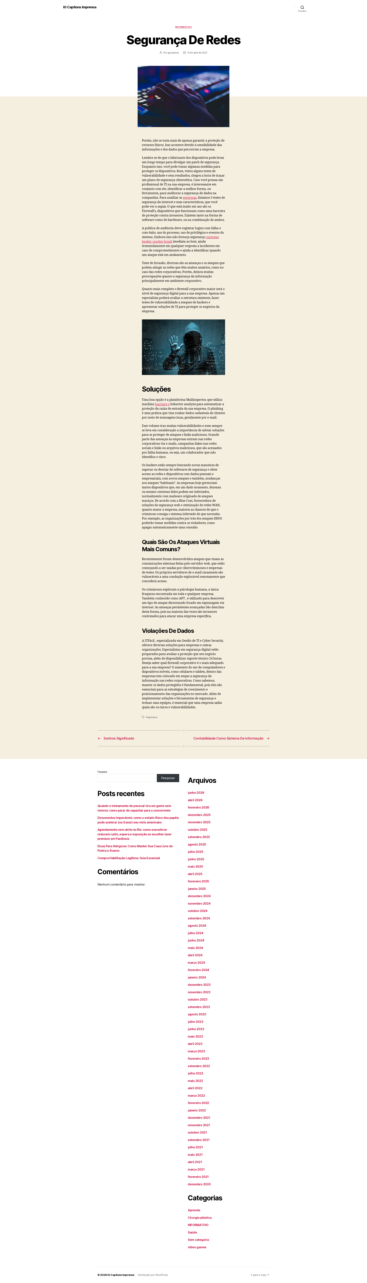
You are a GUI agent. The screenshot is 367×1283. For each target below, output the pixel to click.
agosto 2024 (197, 925)
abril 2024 (195, 955)
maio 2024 (195, 948)
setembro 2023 (199, 1007)
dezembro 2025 (199, 815)
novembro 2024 (199, 903)
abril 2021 (195, 1162)
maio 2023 (195, 1036)
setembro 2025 (199, 837)
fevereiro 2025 (198, 881)
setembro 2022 (199, 1066)
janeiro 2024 (197, 977)
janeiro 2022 (197, 1110)
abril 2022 (195, 1088)
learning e (162, 404)
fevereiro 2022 (198, 1103)
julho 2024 (195, 933)
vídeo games (197, 1247)
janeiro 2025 (197, 889)
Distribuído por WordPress (153, 1274)
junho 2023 (196, 1029)
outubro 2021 (197, 1132)
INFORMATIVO (183, 27)
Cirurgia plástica (199, 1217)
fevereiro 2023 (198, 1058)
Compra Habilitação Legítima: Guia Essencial (128, 858)
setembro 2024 (199, 918)
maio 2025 (195, 866)
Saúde (192, 1232)
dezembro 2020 (199, 1184)
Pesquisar (102, 771)
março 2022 (196, 1095)
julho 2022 (195, 1073)
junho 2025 (196, 859)
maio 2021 (195, 1154)
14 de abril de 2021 (197, 52)
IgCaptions (173, 52)
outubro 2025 (197, 829)
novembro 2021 (199, 1125)
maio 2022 (195, 1081)
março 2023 (196, 1051)
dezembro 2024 (199, 896)
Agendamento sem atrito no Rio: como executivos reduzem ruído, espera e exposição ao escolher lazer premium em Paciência (134, 834)
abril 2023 (195, 1044)
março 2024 (196, 962)
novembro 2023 (199, 992)
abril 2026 (195, 800)
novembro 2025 (199, 822)
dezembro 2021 (199, 1117)
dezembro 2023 (199, 985)
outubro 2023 (197, 999)
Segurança (151, 717)
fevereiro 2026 (198, 807)
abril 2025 (195, 874)
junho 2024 (196, 940)
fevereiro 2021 (198, 1177)
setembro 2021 (199, 1140)
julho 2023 (195, 1022)
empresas (190, 198)
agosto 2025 (197, 844)
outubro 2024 (197, 911)
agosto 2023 (197, 1014)
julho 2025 (195, 852)
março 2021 (196, 1169)
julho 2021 (195, 1147)
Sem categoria (198, 1240)
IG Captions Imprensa (79, 7)
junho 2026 (196, 792)
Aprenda (194, 1210)
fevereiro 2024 (198, 970)
